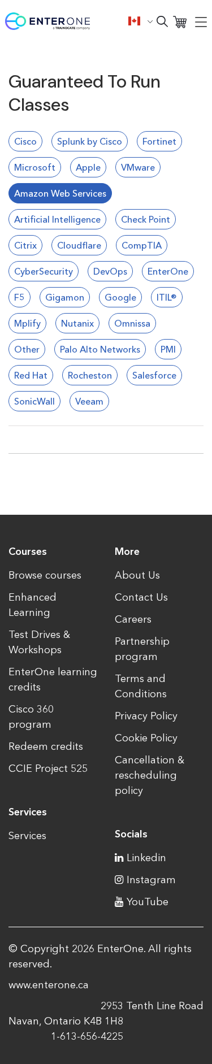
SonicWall (34, 401)
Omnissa (132, 323)
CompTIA (142, 245)
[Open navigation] (201, 21)
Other (27, 349)
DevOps (110, 271)
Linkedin (146, 858)
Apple (88, 167)
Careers (133, 619)
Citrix (25, 245)
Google (120, 297)
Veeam (89, 401)
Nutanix (77, 323)
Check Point (145, 219)
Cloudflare (79, 245)
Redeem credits (45, 746)
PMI (168, 349)
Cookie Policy (146, 738)
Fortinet (159, 141)
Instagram (151, 880)
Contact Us (141, 597)
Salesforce (154, 375)
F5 (19, 297)
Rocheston (90, 375)
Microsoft (34, 167)
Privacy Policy (146, 716)
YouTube (147, 902)
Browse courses (44, 575)
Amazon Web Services (60, 193)
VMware (138, 167)
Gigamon (64, 297)
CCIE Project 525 (48, 768)
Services (27, 836)
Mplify (27, 323)
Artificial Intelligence (57, 219)
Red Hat (30, 375)
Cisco (25, 141)
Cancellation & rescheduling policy (149, 775)
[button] (140, 21)
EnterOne (168, 271)
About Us (137, 575)
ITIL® (167, 297)
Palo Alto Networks (100, 349)
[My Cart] (179, 21)
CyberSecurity (43, 271)
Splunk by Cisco (89, 141)
